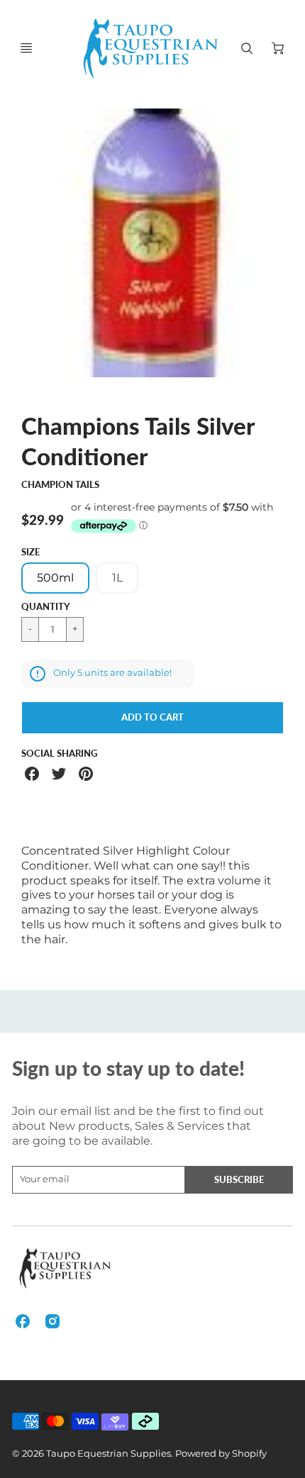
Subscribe (239, 1179)
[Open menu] (26, 48)
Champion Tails (60, 484)
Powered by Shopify (221, 1453)
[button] (152, 717)
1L (117, 577)
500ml (55, 577)
